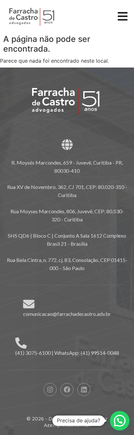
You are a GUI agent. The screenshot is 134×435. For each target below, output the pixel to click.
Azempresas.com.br (67, 425)
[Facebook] (67, 389)
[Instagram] (50, 389)
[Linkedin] (83, 389)
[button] (119, 420)
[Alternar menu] (122, 16)
